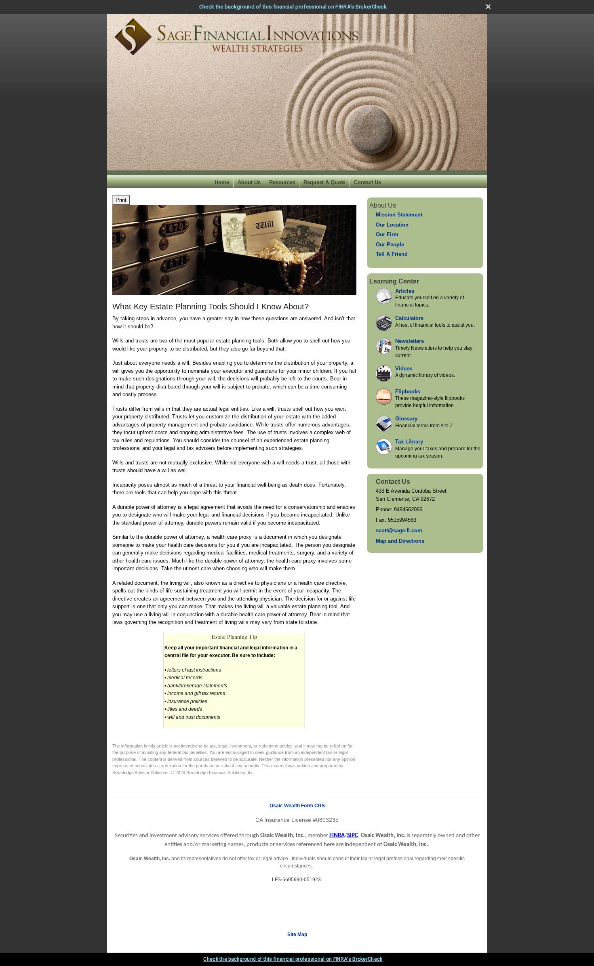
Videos (404, 368)
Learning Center (394, 281)
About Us (249, 182)
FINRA (337, 836)
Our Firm (387, 234)
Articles (404, 291)
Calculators (409, 318)
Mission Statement (399, 215)
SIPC (352, 836)
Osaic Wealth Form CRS (297, 805)
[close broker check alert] (488, 6)
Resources (282, 182)
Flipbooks (407, 391)
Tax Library (409, 442)
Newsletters (409, 341)
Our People (390, 245)
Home (222, 182)
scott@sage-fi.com (399, 530)
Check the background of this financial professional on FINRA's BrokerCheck (293, 7)
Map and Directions (400, 541)
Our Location (392, 225)
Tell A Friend (392, 254)
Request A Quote (324, 182)
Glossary (406, 419)
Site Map (297, 934)
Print (121, 200)
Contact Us (367, 182)
